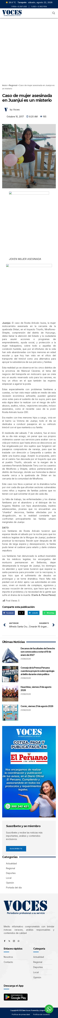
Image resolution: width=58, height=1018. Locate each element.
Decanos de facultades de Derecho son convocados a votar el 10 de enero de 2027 (38, 651)
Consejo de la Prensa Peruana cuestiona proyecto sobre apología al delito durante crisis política (37, 671)
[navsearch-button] (53, 13)
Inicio (4, 85)
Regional (13, 85)
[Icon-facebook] (5, 941)
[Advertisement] (29, 49)
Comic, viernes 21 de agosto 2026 (37, 706)
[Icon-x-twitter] (9, 941)
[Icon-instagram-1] (14, 941)
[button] (48, 13)
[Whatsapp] (18, 941)
